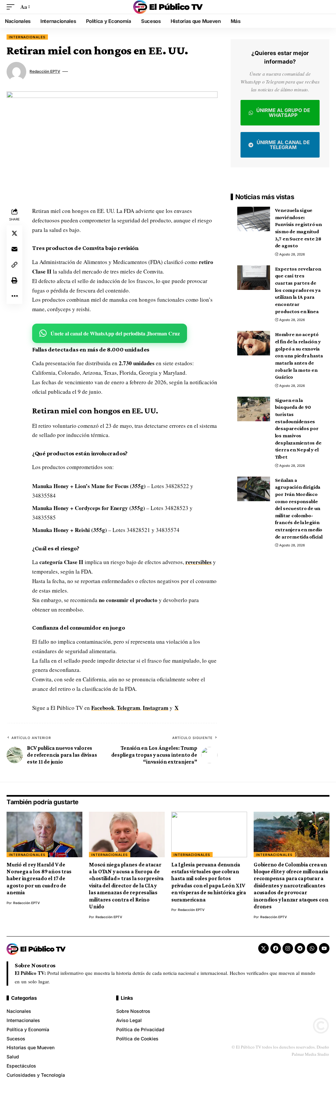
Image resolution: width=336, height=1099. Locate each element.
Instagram (155, 708)
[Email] (14, 249)
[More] (14, 296)
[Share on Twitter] (14, 233)
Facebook (102, 708)
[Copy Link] (14, 265)
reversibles (198, 562)
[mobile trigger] (12, 7)
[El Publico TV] (167, 7)
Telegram (128, 708)
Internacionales (27, 37)
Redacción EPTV (45, 71)
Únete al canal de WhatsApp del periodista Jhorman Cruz (115, 333)
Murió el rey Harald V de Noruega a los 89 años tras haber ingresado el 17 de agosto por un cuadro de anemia (39, 879)
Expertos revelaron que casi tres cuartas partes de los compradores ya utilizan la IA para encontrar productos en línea (298, 290)
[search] (324, 7)
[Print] (14, 280)
